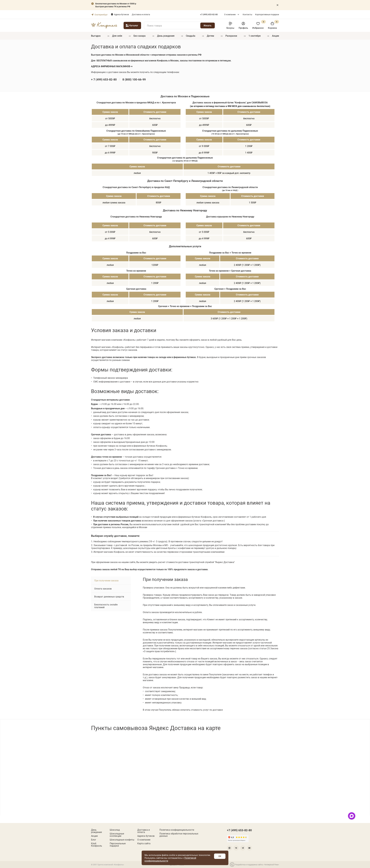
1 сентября (255, 35)
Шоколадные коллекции (117, 834)
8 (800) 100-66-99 (134, 79)
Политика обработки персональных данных (178, 834)
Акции (275, 35)
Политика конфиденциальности (176, 830)
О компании (230, 14)
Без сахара (140, 35)
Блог (93, 839)
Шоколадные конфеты (122, 839)
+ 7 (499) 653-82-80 (104, 79)
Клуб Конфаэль (96, 844)
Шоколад (115, 830)
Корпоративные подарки (267, 14)
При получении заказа (106, 580)
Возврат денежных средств (109, 596)
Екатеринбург (101, 14)
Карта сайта (143, 843)
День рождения (165, 35)
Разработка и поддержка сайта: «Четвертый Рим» (257, 864)
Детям (210, 35)
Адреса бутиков (121, 14)
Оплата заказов (103, 588)
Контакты (247, 14)
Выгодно (96, 35)
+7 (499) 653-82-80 (239, 830)
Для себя (117, 35)
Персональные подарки (118, 844)
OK (219, 856)
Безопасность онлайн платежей (106, 606)
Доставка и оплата (141, 14)
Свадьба (190, 35)
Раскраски (231, 35)
